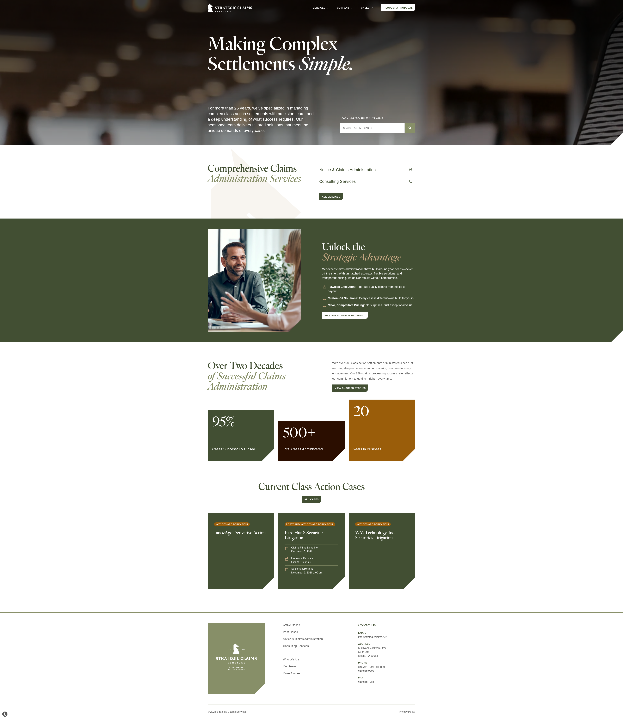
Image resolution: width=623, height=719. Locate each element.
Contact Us (367, 625)
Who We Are (291, 659)
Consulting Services (296, 646)
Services (319, 7)
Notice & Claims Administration (303, 639)
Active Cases (291, 625)
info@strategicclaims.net (372, 637)
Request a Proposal (398, 7)
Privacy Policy (407, 711)
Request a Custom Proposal (344, 315)
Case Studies (291, 673)
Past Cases (290, 632)
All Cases (311, 499)
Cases (365, 7)
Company (343, 7)
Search (410, 128)
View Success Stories (350, 388)
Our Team (289, 666)
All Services (331, 196)
